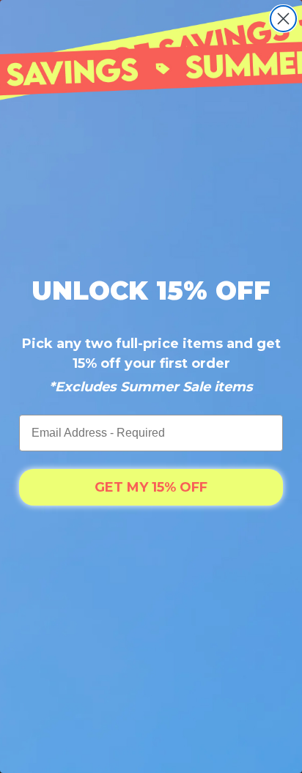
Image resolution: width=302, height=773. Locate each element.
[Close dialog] (283, 19)
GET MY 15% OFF (151, 487)
